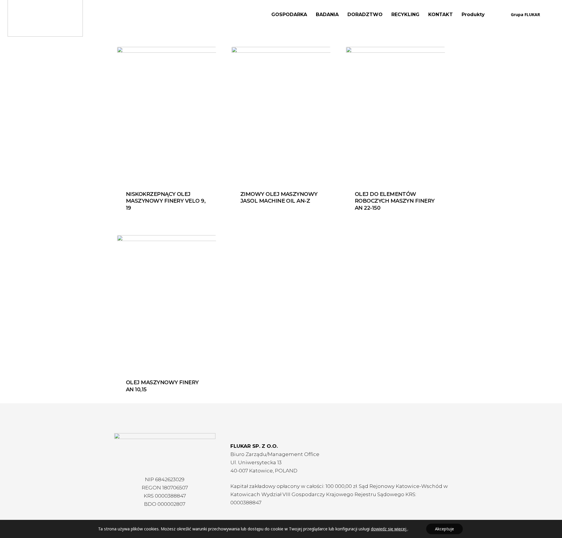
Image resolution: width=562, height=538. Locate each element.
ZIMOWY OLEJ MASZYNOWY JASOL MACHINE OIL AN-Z (279, 197)
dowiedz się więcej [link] (389, 529)
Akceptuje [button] (444, 529)
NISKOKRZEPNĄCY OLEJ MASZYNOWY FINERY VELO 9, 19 (165, 201)
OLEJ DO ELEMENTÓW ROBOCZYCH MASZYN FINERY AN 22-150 (395, 201)
